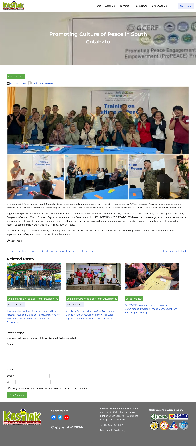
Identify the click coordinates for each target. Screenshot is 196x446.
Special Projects (16, 76)
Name (11, 369)
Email (10, 375)
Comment (13, 344)
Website (11, 382)
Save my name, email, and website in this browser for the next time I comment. (48, 388)
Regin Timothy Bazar (42, 83)
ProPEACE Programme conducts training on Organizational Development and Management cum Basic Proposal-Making (151, 309)
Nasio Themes (91, 442)
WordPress (119, 442)
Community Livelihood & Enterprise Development (33, 298)
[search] (174, 6)
